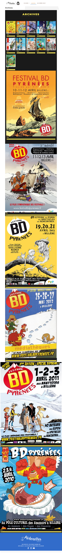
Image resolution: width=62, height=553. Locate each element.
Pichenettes (53, 3)
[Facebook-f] (28, 548)
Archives (33, 3)
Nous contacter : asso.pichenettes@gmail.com (31, 544)
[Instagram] (31, 548)
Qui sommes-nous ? (41, 3)
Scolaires (26, 3)
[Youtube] (34, 548)
